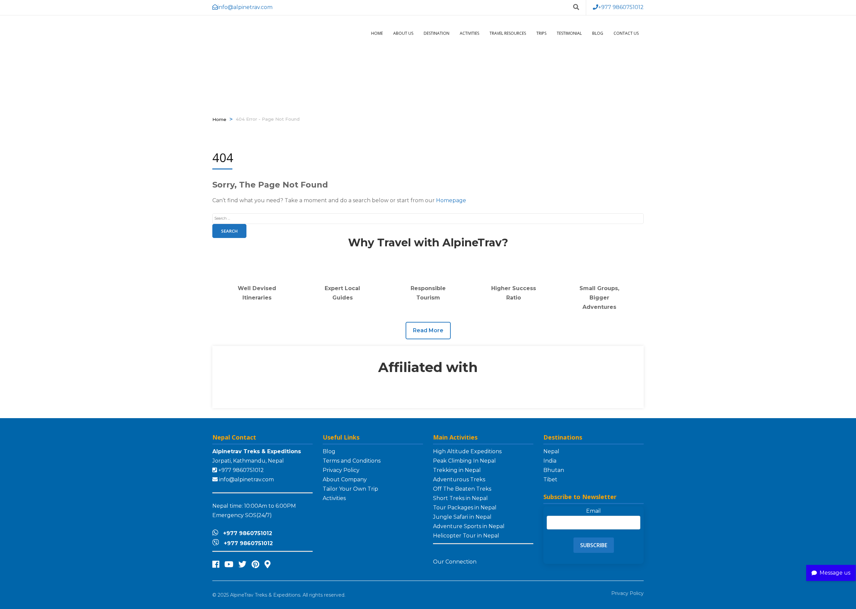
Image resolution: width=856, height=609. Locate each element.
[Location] (267, 564)
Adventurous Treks (459, 479)
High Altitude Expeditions (467, 451)
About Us (403, 33)
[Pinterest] (255, 564)
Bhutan (553, 470)
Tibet (550, 479)
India (549, 461)
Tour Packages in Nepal (465, 507)
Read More (428, 330)
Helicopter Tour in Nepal (466, 535)
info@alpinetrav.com (246, 479)
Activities (469, 33)
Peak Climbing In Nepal (464, 461)
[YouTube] (228, 564)
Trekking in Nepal (457, 470)
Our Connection (455, 562)
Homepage (451, 200)
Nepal (551, 451)
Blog (597, 33)
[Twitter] (242, 564)
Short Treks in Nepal (460, 498)
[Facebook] (215, 564)
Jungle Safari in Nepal (462, 517)
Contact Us (626, 33)
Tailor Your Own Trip (350, 489)
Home (377, 33)
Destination (436, 33)
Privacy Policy (341, 470)
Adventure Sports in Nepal (469, 526)
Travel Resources (508, 33)
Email (593, 511)
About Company (345, 479)
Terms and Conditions (352, 461)
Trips (541, 33)
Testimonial (569, 33)
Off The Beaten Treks (462, 489)
